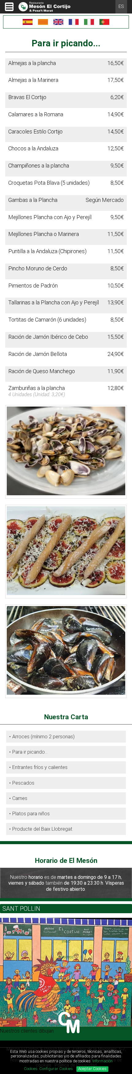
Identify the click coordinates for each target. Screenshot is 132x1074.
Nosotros (66, 957)
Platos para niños (31, 814)
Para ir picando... (30, 752)
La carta (66, 972)
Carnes (19, 798)
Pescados (23, 783)
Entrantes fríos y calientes (40, 767)
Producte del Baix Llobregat (42, 829)
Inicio (66, 941)
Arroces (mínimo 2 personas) (43, 737)
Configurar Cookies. (57, 1068)
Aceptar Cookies (92, 1068)
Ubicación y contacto (66, 988)
